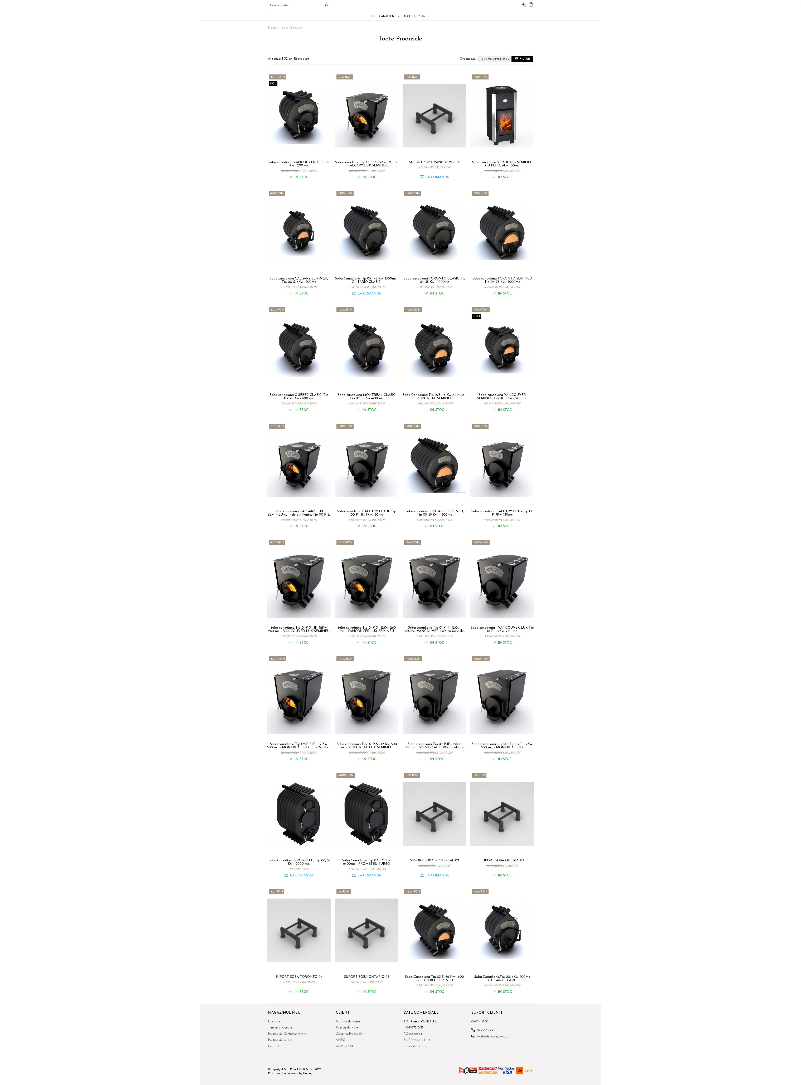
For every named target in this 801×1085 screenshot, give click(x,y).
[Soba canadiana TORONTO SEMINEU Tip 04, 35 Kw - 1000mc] (502, 232)
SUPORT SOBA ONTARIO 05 (366, 977)
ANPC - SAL (345, 1046)
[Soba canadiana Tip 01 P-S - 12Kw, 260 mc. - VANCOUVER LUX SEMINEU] (366, 581)
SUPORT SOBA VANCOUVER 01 (434, 162)
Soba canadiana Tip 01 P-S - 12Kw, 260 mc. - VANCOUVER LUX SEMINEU (366, 629)
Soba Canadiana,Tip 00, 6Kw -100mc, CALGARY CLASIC (502, 978)
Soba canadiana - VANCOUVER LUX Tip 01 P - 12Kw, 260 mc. (502, 629)
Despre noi (275, 1021)
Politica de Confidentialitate (287, 1034)
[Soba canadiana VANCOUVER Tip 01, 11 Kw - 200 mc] (299, 116)
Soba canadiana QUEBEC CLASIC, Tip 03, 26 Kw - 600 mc (299, 396)
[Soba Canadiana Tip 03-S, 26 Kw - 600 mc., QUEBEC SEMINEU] (434, 930)
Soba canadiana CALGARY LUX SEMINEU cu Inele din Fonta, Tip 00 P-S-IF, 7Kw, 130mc (298, 513)
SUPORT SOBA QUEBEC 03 (502, 860)
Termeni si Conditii (280, 1027)
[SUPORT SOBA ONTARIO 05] (366, 930)
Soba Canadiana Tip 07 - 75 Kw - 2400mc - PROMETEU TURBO (366, 862)
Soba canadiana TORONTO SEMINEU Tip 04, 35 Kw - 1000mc (502, 280)
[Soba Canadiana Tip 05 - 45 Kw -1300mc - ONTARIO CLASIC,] (366, 232)
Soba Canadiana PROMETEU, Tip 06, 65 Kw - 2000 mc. (298, 862)
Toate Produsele (291, 27)
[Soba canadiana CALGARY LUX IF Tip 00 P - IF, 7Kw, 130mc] (366, 465)
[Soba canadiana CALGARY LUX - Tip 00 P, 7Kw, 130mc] (502, 465)
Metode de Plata (348, 1021)
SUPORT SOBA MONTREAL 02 (434, 860)
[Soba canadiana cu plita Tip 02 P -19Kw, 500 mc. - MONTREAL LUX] (502, 698)
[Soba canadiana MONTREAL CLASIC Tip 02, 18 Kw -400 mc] (366, 348)
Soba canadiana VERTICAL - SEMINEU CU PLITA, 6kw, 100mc (502, 164)
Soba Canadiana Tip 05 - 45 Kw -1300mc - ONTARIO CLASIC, (366, 280)
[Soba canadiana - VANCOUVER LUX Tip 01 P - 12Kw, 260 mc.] (502, 581)
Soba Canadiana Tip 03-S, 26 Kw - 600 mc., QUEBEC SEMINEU (434, 978)
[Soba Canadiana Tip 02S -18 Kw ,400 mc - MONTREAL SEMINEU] (434, 348)
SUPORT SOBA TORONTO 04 (298, 977)
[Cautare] (327, 5)
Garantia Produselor (350, 1034)
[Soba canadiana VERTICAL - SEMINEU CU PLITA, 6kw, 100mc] (502, 116)
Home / (274, 27)
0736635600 (485, 1030)
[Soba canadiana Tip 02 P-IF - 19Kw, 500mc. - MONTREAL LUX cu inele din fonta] (434, 698)
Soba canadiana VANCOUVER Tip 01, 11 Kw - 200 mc (298, 164)
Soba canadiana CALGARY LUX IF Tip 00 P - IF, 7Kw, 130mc (366, 513)
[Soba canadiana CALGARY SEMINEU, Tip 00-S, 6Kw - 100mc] (299, 232)
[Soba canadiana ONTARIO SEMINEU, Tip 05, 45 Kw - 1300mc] (434, 465)
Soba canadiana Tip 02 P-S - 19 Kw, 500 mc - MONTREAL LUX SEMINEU (366, 746)
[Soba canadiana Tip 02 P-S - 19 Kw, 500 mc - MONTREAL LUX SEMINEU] (366, 698)
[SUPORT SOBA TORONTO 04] (299, 930)
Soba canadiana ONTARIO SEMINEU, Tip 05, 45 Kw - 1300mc (434, 513)
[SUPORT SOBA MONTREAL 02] (434, 814)
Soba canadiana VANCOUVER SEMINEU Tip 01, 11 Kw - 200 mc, (502, 396)
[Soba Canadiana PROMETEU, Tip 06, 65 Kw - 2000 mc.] (299, 814)
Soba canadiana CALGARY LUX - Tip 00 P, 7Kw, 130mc (502, 513)
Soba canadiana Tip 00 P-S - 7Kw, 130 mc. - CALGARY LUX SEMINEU (366, 164)
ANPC (340, 1040)
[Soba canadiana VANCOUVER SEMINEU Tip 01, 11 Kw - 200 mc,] (502, 348)
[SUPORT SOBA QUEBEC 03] (502, 814)
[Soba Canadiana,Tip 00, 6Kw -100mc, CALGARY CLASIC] (502, 930)
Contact (273, 1046)
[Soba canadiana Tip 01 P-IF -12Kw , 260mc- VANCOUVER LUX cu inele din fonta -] (434, 581)
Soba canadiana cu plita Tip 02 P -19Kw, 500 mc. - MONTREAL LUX (502, 746)
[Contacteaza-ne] (524, 4)
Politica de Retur (347, 1027)
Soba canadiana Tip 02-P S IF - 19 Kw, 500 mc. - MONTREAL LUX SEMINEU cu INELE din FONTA (299, 746)
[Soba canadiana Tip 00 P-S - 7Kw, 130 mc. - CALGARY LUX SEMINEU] (366, 116)
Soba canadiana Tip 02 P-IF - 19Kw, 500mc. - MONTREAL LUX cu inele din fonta (434, 746)
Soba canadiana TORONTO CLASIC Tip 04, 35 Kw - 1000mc (434, 280)
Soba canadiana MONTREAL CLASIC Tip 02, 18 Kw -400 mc (366, 396)
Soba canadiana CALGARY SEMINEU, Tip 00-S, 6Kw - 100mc (299, 280)
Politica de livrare (280, 1040)
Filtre (524, 58)
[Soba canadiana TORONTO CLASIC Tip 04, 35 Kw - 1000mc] (434, 232)
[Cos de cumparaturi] (531, 4)
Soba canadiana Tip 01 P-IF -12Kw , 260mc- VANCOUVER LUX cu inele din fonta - (434, 629)
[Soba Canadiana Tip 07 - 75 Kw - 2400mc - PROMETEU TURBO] (366, 814)
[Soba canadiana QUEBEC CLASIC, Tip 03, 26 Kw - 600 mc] (299, 348)
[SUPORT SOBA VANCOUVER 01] (434, 116)
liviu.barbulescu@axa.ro (492, 1036)
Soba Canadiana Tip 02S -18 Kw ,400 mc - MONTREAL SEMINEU (434, 396)
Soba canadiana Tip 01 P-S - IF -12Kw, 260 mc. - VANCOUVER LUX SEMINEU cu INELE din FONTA (299, 629)
